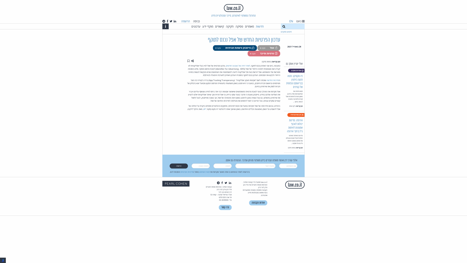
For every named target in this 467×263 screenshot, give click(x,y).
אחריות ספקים (296, 70)
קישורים (219, 26)
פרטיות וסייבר (267, 53)
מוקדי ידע (207, 26)
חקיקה (230, 26)
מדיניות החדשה (273, 80)
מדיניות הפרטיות (187, 172)
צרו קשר (225, 207)
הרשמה (185, 21)
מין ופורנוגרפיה (296, 115)
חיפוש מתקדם (286, 31)
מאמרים (249, 26)
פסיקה (239, 26)
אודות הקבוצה (258, 202)
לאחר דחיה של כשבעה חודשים (238, 65)
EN (291, 21)
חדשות (260, 26)
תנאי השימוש (204, 172)
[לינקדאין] (175, 21)
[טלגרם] (163, 21)
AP (204, 109)
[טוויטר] (171, 21)
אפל (272, 47)
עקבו (263, 48)
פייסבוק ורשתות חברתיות (238, 47)
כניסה (196, 21)
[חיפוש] (284, 26)
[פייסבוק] (167, 21)
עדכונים (195, 26)
